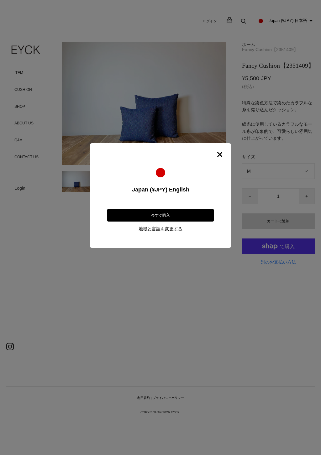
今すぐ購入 (160, 215)
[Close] (219, 154)
